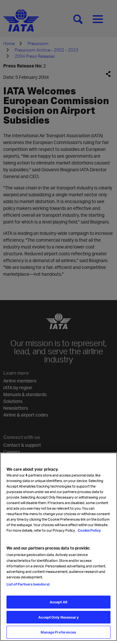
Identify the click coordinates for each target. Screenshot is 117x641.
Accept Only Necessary (58, 617)
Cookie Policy (89, 530)
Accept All (58, 601)
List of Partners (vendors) (27, 584)
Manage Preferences (58, 632)
